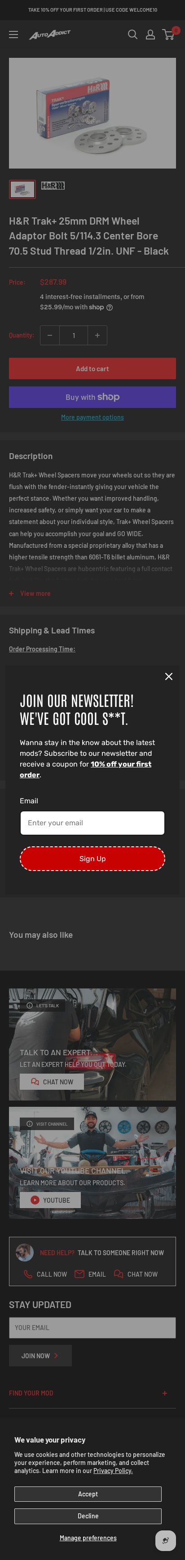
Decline (88, 1516)
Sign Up (92, 858)
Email (29, 801)
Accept (88, 1494)
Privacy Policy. (113, 1470)
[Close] (169, 676)
